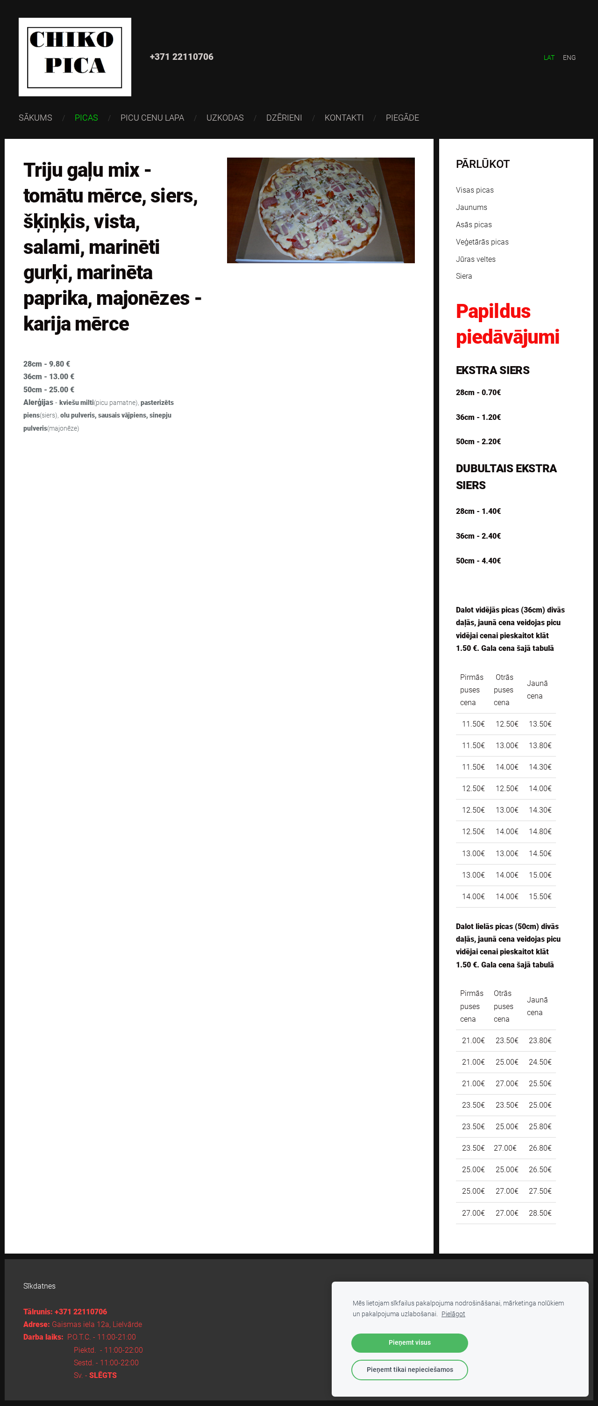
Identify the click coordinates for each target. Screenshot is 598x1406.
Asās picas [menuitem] (474, 224)
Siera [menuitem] (464, 276)
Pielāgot (453, 1314)
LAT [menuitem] (549, 57)
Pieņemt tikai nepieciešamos (410, 1370)
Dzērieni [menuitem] (284, 118)
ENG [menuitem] (569, 57)
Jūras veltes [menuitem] (476, 259)
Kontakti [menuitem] (344, 118)
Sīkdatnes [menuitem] (39, 1286)
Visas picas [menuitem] (475, 190)
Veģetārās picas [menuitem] (482, 242)
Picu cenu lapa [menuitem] (152, 118)
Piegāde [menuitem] (402, 118)
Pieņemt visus (410, 1343)
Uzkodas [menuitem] (225, 118)
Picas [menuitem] (86, 118)
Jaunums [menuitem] (471, 207)
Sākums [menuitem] (35, 118)
